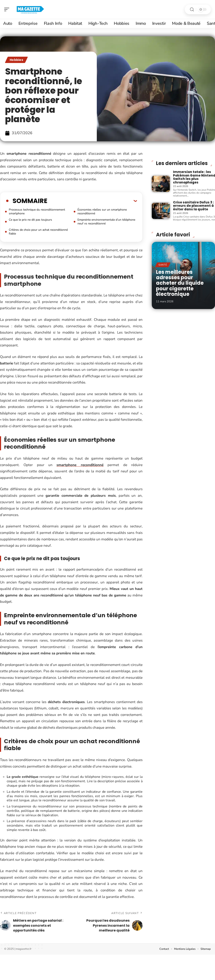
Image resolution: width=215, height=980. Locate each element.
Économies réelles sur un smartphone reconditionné (102, 211)
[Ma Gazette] (30, 9)
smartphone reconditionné (79, 464)
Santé (163, 264)
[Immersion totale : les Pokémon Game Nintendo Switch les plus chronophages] (161, 184)
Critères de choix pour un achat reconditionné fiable (38, 232)
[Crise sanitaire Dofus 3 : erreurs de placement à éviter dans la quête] (161, 211)
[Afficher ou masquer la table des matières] (92, 200)
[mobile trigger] (7, 9)
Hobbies (16, 60)
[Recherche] (192, 9)
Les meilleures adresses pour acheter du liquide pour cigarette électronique (180, 283)
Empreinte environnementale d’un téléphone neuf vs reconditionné (106, 221)
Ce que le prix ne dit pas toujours (30, 220)
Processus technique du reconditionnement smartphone (37, 211)
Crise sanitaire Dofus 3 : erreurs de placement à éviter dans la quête (193, 205)
